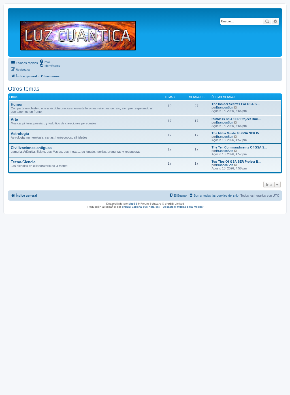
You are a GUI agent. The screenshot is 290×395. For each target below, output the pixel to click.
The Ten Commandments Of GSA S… (239, 147)
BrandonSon (224, 107)
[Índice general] (80, 32)
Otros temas (23, 89)
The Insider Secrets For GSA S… (236, 104)
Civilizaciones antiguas (31, 148)
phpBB (133, 203)
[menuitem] (44, 61)
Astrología (20, 133)
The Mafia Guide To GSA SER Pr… (237, 133)
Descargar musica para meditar (183, 206)
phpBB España (132, 206)
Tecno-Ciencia (23, 162)
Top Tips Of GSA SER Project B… (236, 161)
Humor (17, 104)
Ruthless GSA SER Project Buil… (236, 119)
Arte (14, 119)
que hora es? (151, 206)
